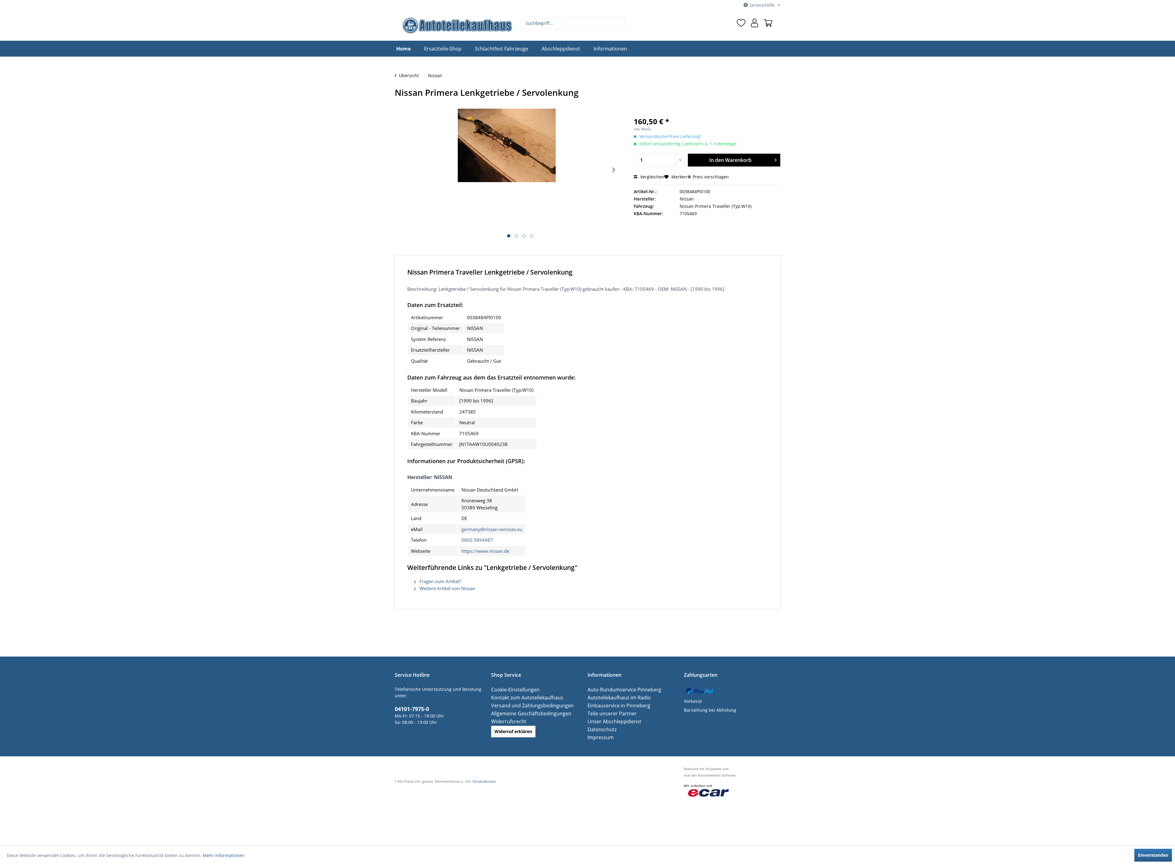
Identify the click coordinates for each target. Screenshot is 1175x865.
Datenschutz (600, 729)
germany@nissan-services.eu (491, 529)
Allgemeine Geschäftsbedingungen (527, 713)
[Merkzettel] (741, 23)
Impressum (599, 737)
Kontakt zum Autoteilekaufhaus (523, 697)
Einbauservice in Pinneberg (616, 705)
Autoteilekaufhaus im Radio (616, 697)
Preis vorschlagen (711, 177)
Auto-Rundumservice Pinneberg (620, 689)
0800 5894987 (477, 540)
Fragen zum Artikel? (439, 581)
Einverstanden (1153, 855)
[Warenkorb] (768, 23)
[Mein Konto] (754, 23)
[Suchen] (619, 23)
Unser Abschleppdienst (612, 721)
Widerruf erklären (513, 731)
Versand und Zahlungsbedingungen (528, 705)
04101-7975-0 (410, 708)
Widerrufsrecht (506, 721)
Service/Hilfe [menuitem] (762, 5)
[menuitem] (573, 23)
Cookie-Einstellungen (512, 689)
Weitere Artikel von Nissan (446, 588)
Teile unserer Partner (609, 713)
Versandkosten (484, 781)
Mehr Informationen (223, 855)
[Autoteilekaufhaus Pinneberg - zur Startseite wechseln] (457, 25)
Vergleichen (651, 177)
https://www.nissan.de (485, 551)
